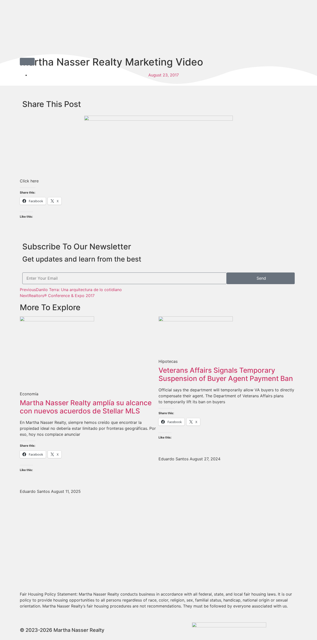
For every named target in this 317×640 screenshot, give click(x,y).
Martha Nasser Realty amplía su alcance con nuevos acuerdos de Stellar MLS (86, 407)
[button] (27, 61)
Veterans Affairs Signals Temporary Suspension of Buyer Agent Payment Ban (225, 374)
